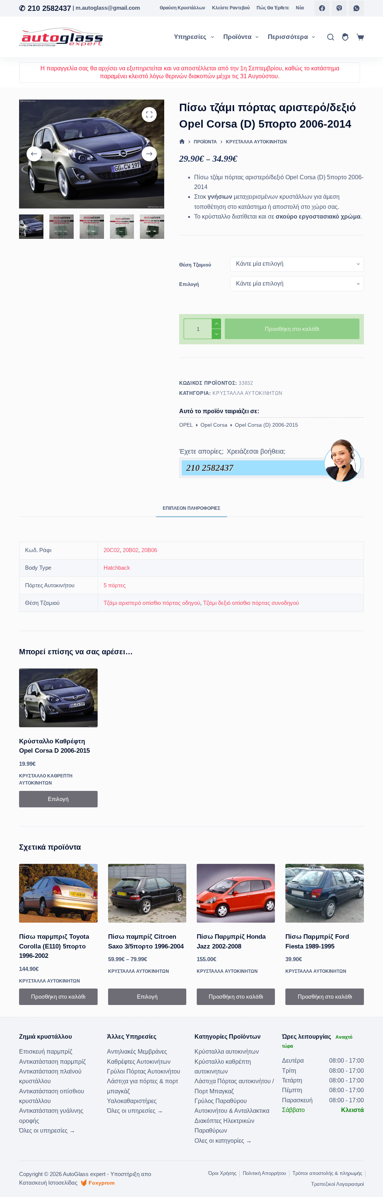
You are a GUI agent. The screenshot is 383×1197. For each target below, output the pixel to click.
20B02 (130, 550)
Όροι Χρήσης (222, 1173)
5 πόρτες (115, 585)
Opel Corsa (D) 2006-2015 (266, 425)
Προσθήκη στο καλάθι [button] (58, 996)
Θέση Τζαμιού (195, 265)
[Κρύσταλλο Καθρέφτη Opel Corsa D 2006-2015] (58, 697)
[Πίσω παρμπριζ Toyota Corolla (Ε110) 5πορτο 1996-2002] (58, 893)
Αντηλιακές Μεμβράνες (137, 1051)
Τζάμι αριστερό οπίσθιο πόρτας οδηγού (152, 603)
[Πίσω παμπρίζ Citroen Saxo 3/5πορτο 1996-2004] (147, 893)
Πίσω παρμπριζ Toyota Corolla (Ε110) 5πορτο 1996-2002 (54, 946)
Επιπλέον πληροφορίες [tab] (191, 508)
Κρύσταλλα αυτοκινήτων (247, 393)
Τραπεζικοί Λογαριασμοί (337, 1184)
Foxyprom (101, 1183)
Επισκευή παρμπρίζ (45, 1051)
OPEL (186, 425)
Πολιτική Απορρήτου (264, 1173)
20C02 (112, 550)
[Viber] (339, 8)
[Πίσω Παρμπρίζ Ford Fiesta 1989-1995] (324, 893)
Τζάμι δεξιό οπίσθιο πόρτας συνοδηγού (251, 603)
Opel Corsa (213, 425)
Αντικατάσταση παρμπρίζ (52, 1062)
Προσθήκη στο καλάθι (292, 329)
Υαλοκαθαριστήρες (132, 1101)
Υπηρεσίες (190, 36)
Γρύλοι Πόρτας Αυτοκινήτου (143, 1071)
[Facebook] (322, 8)
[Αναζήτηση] (330, 37)
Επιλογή (189, 284)
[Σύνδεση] (345, 37)
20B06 (149, 550)
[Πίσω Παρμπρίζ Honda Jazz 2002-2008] (236, 893)
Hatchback (117, 567)
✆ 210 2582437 (45, 8)
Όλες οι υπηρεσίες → (47, 1130)
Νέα (300, 7)
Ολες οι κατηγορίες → (223, 1140)
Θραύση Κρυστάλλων (182, 7)
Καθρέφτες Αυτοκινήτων (139, 1062)
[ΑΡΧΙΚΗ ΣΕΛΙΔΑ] (182, 142)
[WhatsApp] (356, 8)
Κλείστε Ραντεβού (231, 7)
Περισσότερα (288, 36)
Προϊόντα (237, 36)
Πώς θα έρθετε (273, 7)
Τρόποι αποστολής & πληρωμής (327, 1173)
